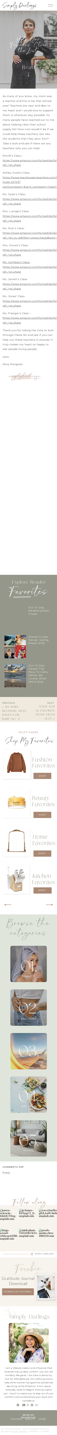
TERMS (45, 1431)
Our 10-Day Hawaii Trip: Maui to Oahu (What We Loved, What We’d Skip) (38, 673)
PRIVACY (34, 1431)
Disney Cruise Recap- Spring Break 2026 (38, 640)
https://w (9, 284)
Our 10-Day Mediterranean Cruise (38, 610)
